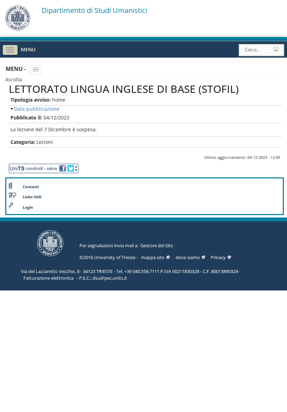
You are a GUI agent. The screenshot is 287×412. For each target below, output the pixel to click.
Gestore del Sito (156, 245)
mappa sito (152, 257)
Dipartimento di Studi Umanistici (94, 10)
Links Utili (32, 196)
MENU (28, 49)
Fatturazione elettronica (48, 278)
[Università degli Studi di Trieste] (17, 28)
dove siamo (188, 257)
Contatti (31, 186)
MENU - (16, 69)
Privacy (218, 257)
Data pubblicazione (36, 108)
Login (28, 207)
